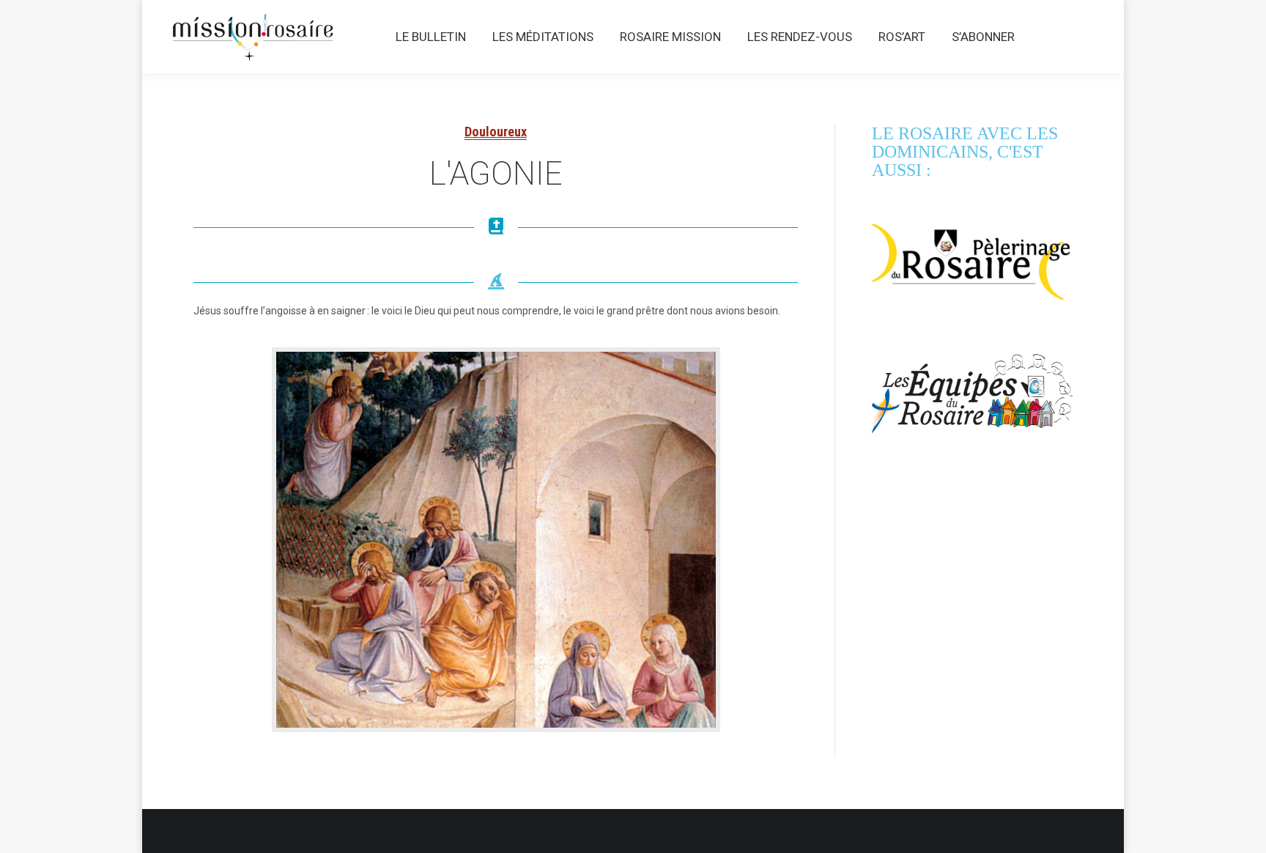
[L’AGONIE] (496, 539)
